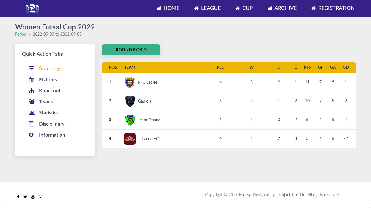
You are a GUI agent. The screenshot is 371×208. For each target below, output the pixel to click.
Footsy (245, 195)
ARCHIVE (285, 8)
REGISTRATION (336, 8)
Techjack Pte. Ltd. (291, 195)
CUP (247, 8)
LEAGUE (211, 8)
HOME (171, 8)
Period (20, 34)
